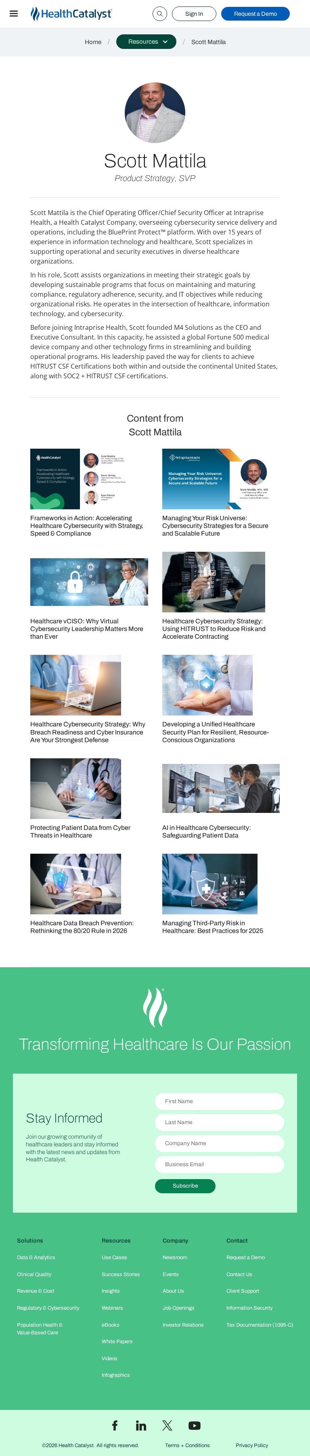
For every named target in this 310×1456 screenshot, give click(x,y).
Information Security (249, 1308)
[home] (81, 14)
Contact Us (239, 1274)
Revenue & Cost (35, 1291)
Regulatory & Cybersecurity (48, 1308)
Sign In (194, 14)
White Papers (117, 1341)
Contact (237, 1240)
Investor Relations (183, 1325)
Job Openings (179, 1308)
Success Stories (121, 1274)
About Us (173, 1291)
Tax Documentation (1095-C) (259, 1325)
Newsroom (175, 1257)
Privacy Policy (252, 1445)
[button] (13, 13)
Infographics (116, 1375)
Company (176, 1240)
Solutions (30, 1240)
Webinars (112, 1308)
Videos (109, 1358)
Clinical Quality (34, 1274)
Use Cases (114, 1257)
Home (93, 42)
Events (171, 1274)
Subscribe (185, 1186)
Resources (116, 1240)
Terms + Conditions (187, 1445)
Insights (111, 1291)
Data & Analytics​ (36, 1257)
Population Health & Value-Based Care (40, 1329)
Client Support (242, 1291)
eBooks (110, 1325)
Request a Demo (255, 14)
